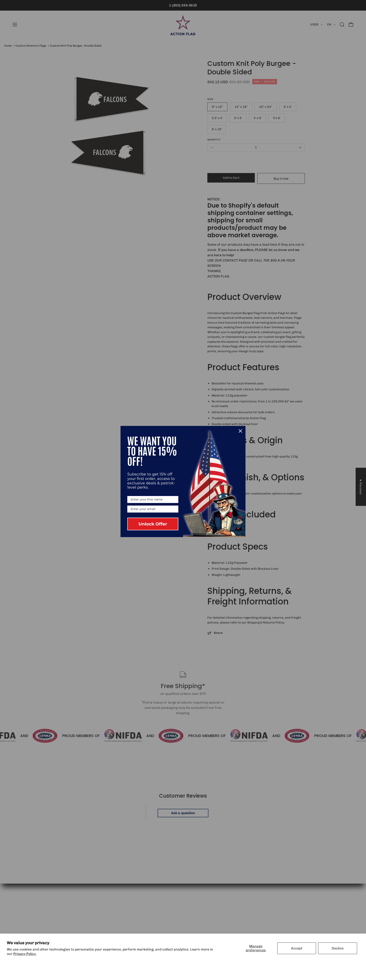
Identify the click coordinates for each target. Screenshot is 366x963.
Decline (338, 948)
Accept (296, 948)
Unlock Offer (153, 524)
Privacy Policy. (24, 954)
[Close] (240, 431)
